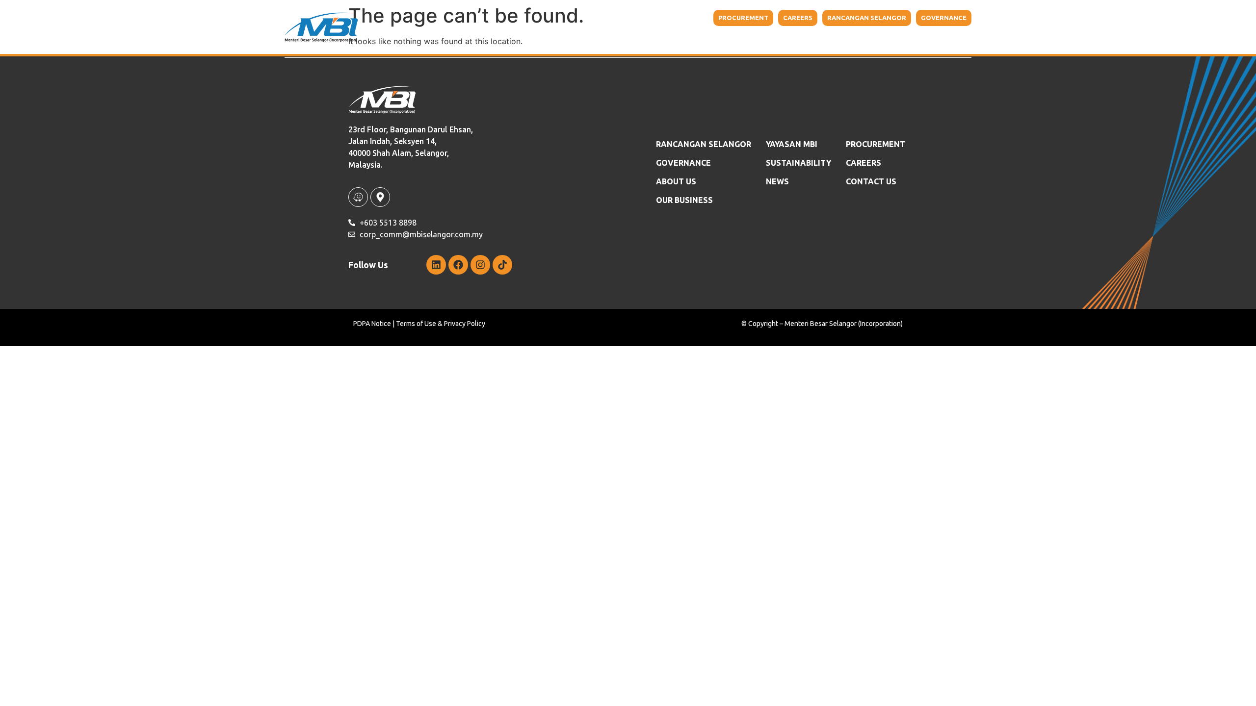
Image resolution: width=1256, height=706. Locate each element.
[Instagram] (480, 265)
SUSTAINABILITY (798, 162)
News (777, 181)
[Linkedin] (436, 265)
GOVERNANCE (683, 162)
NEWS (881, 39)
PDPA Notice (372, 324)
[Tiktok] (502, 265)
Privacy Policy (464, 324)
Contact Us (927, 39)
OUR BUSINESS (684, 200)
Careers (863, 162)
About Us (613, 39)
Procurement (875, 144)
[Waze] (358, 197)
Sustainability (817, 39)
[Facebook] (458, 265)
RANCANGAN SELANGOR (703, 144)
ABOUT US (676, 181)
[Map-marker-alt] (380, 197)
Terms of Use (416, 324)
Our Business (681, 39)
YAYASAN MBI (754, 39)
